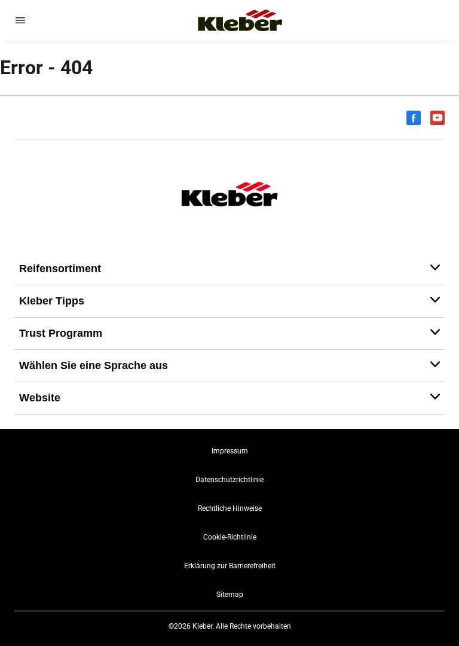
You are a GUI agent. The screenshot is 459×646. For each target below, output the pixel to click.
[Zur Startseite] (240, 20)
